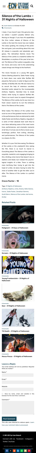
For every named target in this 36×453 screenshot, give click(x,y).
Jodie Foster (11, 191)
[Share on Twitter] (10, 450)
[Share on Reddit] (14, 450)
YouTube (12, 441)
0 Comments (8, 28)
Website (4, 386)
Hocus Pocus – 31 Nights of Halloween (17, 356)
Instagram (28, 439)
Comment (6, 399)
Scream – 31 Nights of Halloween (15, 253)
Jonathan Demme (22, 191)
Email (4, 379)
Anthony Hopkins (8, 189)
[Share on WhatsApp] (21, 450)
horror (4, 191)
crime (16, 189)
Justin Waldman (8, 25)
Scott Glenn (6, 194)
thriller (4, 197)
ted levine (29, 194)
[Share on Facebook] (7, 450)
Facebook (19, 439)
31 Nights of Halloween (14, 186)
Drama (21, 189)
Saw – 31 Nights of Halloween (13, 306)
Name (4, 372)
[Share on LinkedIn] (18, 450)
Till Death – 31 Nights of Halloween (15, 331)
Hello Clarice (28, 189)
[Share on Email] (25, 450)
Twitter (5, 441)
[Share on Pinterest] (29, 450)
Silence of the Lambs (18, 194)
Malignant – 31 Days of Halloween (15, 228)
